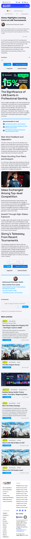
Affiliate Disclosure (7, 499)
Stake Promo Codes (21, 505)
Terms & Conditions (7, 501)
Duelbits (5, 531)
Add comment (25, 14)
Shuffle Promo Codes (21, 493)
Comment (7, 340)
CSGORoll (5, 513)
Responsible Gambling (8, 497)
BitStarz (5, 535)
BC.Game (5, 521)
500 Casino (5, 523)
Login (18, 307)
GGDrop (4, 525)
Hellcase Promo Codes (21, 497)
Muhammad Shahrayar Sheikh (14, 24)
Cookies (5, 493)
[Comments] (21, 261)
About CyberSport (7, 487)
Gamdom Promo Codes (21, 501)
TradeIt (4, 529)
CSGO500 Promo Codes (22, 491)
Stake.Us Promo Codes (21, 507)
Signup (25, 307)
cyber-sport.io (19, 535)
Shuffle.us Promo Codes (22, 495)
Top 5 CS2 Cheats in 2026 (9, 290)
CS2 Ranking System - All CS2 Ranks (12, 292)
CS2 (2, 60)
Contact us (5, 491)
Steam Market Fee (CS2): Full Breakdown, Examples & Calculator (14, 287)
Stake (4, 519)
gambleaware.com (20, 529)
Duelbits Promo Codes (21, 489)
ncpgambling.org (20, 531)
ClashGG (5, 527)
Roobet (4, 517)
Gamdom (5, 533)
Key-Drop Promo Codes (22, 499)
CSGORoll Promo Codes (22, 485)
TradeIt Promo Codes (21, 503)
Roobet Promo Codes (21, 487)
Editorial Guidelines (7, 489)
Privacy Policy (6, 495)
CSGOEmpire (6, 515)
